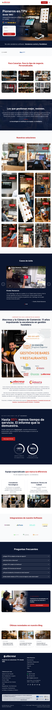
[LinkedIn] (39, 685)
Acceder (24, 705)
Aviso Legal (28, 705)
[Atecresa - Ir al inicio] (20, 2)
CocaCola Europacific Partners (25, 402)
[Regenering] (22, 416)
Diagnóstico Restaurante (33, 662)
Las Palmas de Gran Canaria (9, 682)
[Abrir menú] (49, 2)
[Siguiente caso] (48, 284)
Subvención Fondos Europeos (43, 706)
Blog (28, 668)
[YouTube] (37, 685)
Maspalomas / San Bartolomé (9, 686)
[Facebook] (28, 685)
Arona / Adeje (5, 680)
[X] (30, 685)
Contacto (44, 2)
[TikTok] (35, 685)
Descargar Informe (8, 439)
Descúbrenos (30, 660)
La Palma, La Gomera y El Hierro (10, 690)
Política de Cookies (46, 705)
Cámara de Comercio (32, 400)
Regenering (18, 429)
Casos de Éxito (30, 664)
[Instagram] (33, 685)
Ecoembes (37, 402)
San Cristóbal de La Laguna (8, 676)
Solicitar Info (39, 605)
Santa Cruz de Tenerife (7, 674)
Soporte (29, 666)
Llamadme (9, 34)
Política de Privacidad (36, 705)
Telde (3, 684)
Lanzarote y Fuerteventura (8, 688)
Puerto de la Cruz (6, 678)
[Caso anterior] (3, 284)
